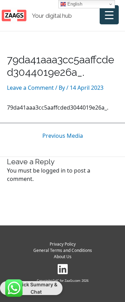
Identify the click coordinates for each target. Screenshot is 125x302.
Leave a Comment (30, 88)
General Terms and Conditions (62, 250)
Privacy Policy (63, 244)
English (74, 4)
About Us (63, 257)
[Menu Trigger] (109, 14)
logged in (53, 170)
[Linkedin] (62, 269)
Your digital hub (52, 15)
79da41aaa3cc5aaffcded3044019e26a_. (57, 107)
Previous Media (62, 135)
